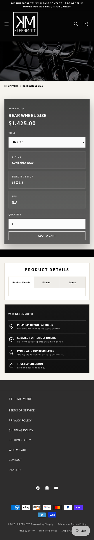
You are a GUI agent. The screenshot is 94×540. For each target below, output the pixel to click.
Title (12, 133)
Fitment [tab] (46, 282)
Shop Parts (11, 85)
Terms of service (48, 530)
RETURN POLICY (20, 440)
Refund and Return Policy (72, 524)
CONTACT (15, 460)
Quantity (15, 214)
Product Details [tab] (21, 282)
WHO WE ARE (18, 450)
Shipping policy (70, 530)
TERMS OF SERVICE (22, 410)
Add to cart (47, 235)
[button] (6, 24)
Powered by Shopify (42, 524)
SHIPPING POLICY (21, 430)
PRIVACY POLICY (20, 420)
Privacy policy (27, 530)
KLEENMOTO (23, 524)
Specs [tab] (72, 282)
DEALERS (15, 470)
